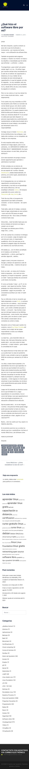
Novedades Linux (7, 692)
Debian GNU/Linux (16, 534)
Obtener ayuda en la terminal (11, 598)
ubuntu (4, 454)
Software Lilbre (7, 719)
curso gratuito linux (12, 523)
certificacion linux (18, 518)
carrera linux (14, 514)
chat (3, 447)
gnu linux (18, 537)
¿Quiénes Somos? (7, 626)
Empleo (4, 662)
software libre (9, 557)
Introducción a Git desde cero (11, 593)
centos (20, 445)
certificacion (8, 518)
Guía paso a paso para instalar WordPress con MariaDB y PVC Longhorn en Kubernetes (11, 578)
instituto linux (16, 539)
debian (9, 447)
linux (16, 449)
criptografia (7, 520)
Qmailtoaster (5, 172)
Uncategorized (6, 722)
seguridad (17, 554)
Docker (4, 659)
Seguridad (5, 716)
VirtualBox (5, 728)
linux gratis (19, 546)
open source (18, 552)
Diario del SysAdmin (8, 656)
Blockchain (5, 641)
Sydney (17, 766)
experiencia (16, 447)
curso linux (16, 527)
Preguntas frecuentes (8, 701)
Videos (4, 725)
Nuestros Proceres (8, 695)
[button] (23, 5)
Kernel (4, 668)
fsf (12, 537)
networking (7, 551)
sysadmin (19, 557)
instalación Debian (9, 539)
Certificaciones (7, 644)
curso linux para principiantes (15, 530)
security (13, 554)
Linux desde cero (7, 677)
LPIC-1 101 (5, 686)
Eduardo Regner (9, 34)
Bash (3, 638)
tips (12, 452)
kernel (16, 194)
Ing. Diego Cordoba (18, 327)
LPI (3, 683)
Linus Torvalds (8, 542)
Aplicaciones (6, 632)
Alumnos (5, 629)
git (3, 665)
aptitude (11, 507)
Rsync (4, 710)
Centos (17, 190)
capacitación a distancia (9, 445)
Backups (5, 635)
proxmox (9, 554)
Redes (4, 707)
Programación (6, 704)
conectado (20, 479)
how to (4, 449)
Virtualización (6, 731)
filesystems (4, 194)
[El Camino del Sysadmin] (5, 5)
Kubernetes (5, 671)
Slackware (20, 132)
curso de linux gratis (15, 520)
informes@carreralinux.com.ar (13, 754)
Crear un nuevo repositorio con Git (13, 588)
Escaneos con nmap (8, 585)
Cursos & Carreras (8, 650)
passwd (4, 554)
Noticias (4, 689)
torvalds (16, 560)
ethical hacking (6, 537)
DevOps (4, 653)
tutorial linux (19, 452)
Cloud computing (7, 647)
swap (11, 194)
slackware (5, 452)
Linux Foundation (7, 680)
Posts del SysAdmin (7, 36)
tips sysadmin (7, 560)
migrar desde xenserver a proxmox (9, 549)
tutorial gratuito (23, 560)
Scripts (4, 713)
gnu (23, 447)
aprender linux (10, 499)
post (21, 449)
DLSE (18, 301)
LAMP (4, 674)
